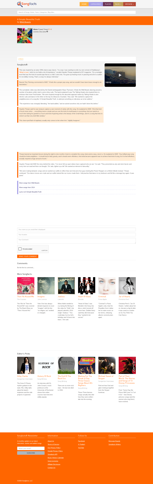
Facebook (81, 441)
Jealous (61, 296)
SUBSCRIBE (31, 453)
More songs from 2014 (27, 187)
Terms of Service (53, 444)
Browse (129, 4)
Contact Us (51, 468)
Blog (117, 4)
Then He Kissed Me (25, 296)
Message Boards (114, 441)
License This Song (39, 31)
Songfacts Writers (115, 444)
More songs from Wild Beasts (29, 183)
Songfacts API (52, 454)
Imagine (41, 296)
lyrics (20, 59)
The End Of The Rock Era (64, 377)
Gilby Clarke (22, 376)
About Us (51, 441)
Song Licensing (53, 461)
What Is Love (24, 72)
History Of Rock (44, 376)
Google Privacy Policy (55, 451)
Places (108, 4)
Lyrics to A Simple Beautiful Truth (30, 192)
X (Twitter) (81, 444)
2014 (49, 29)
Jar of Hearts (124, 296)
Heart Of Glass (84, 296)
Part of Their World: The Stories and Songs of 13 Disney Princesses (127, 379)
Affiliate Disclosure (54, 464)
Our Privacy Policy (54, 448)
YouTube (81, 448)
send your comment (28, 256)
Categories (96, 4)
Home (84, 4)
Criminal (102, 296)
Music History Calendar (56, 458)
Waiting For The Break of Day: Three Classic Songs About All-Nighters (85, 380)
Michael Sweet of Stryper (105, 377)
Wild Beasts (25, 22)
